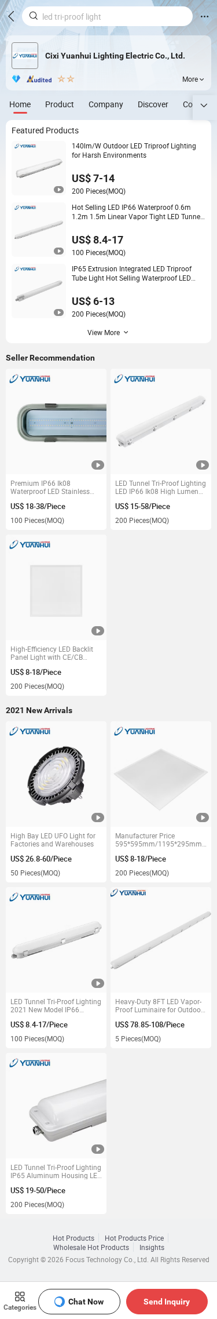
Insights (151, 1247)
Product (59, 104)
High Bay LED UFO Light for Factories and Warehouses (52, 839)
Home (20, 104)
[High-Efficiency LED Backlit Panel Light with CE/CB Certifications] (56, 588)
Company (106, 104)
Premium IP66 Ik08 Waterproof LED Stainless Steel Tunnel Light (50, 487)
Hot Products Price (134, 1237)
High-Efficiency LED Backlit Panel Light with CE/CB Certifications (51, 653)
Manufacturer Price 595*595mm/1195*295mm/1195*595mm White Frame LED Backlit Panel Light (161, 839)
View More (103, 332)
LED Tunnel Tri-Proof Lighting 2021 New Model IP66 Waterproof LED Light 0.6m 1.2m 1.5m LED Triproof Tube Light (56, 1005)
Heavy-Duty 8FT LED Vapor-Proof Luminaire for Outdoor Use (159, 1005)
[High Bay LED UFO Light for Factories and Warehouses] (56, 774)
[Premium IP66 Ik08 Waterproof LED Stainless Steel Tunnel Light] (56, 422)
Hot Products (73, 1237)
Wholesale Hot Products (91, 1247)
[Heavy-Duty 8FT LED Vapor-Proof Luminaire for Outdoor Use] (161, 940)
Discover (153, 104)
